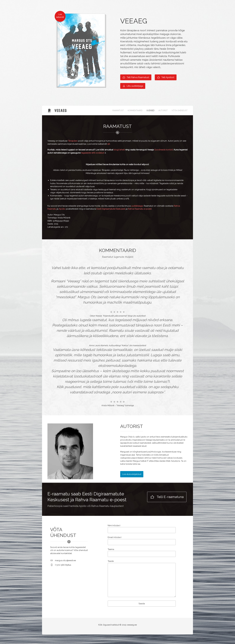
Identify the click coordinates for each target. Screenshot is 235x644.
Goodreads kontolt (163, 149)
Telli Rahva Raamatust (137, 77)
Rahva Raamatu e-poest (139, 209)
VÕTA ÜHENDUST (180, 110)
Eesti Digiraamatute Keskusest (111, 209)
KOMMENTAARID (135, 110)
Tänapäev (73, 141)
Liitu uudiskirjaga (134, 86)
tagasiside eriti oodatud (92, 153)
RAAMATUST (118, 110)
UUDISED (150, 110)
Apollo (62, 209)
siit (108, 144)
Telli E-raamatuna (170, 497)
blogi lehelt (119, 149)
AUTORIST (163, 110)
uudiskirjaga (137, 206)
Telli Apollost (167, 77)
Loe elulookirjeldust (131, 474)
